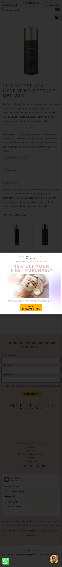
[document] (31, 283)
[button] (58, 256)
